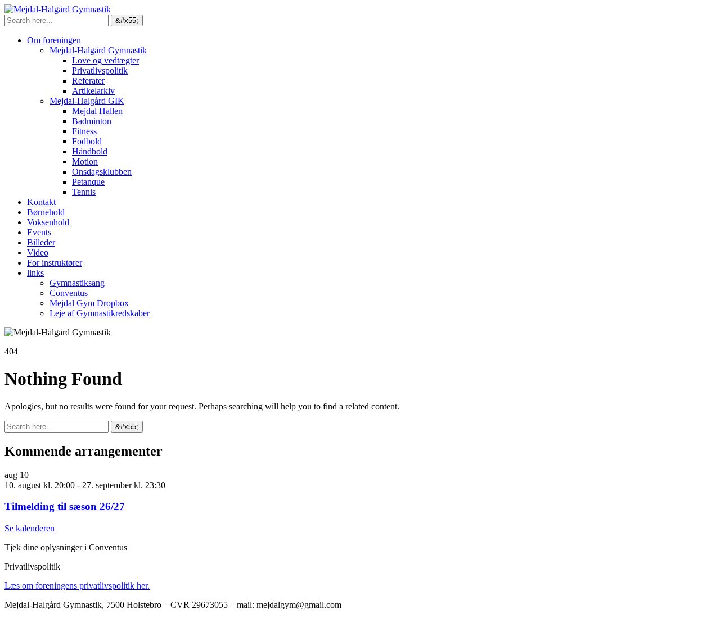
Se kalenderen (29, 528)
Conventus (69, 293)
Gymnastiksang (77, 283)
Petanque (88, 181)
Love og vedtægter (105, 60)
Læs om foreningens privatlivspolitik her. (77, 585)
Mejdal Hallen (97, 111)
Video (37, 252)
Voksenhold (48, 222)
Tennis (84, 192)
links (35, 272)
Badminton (91, 121)
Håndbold (89, 151)
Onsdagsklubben (102, 171)
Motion (85, 161)
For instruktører (54, 262)
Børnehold (46, 212)
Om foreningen (54, 40)
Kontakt (41, 202)
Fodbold (87, 141)
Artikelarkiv (93, 90)
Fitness (84, 131)
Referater (88, 80)
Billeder (41, 242)
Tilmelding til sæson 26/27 (64, 506)
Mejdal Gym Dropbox (89, 303)
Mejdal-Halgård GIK (87, 101)
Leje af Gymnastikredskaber (100, 313)
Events (39, 232)
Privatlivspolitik (100, 70)
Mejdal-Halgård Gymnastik (98, 50)
